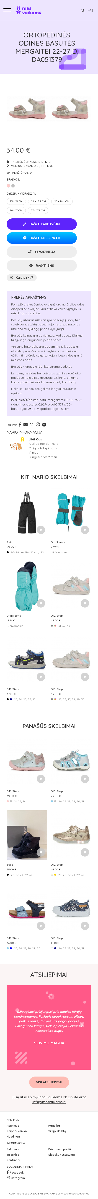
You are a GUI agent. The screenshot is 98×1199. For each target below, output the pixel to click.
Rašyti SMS (44, 266)
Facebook (17, 1172)
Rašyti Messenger (44, 238)
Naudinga (13, 1136)
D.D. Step (46, 162)
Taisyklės (13, 1154)
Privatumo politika (60, 1149)
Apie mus (13, 1125)
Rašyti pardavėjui (44, 224)
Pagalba (54, 1125)
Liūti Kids (35, 439)
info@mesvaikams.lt (49, 1102)
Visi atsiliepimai (49, 1082)
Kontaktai (13, 1160)
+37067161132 (44, 252)
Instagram (18, 1178)
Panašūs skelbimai (49, 726)
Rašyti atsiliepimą (41, 448)
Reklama (13, 1149)
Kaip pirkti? (24, 278)
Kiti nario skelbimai (49, 477)
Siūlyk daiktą (57, 1131)
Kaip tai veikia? (17, 1131)
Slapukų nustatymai (61, 1154)
